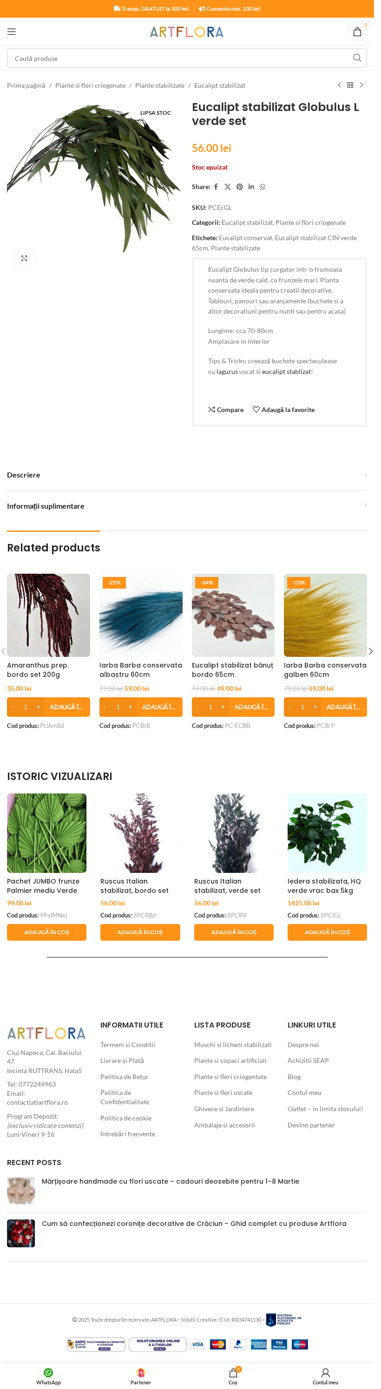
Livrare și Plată (122, 1060)
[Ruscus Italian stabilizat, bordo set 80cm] (140, 833)
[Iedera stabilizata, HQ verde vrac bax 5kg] (327, 833)
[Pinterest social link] (240, 187)
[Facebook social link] (216, 187)
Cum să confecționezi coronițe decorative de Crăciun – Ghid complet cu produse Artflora (194, 1223)
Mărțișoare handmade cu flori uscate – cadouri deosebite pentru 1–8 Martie (170, 1181)
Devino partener (311, 1125)
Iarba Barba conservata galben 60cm (325, 670)
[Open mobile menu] (11, 31)
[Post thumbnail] (21, 1191)
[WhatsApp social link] (262, 187)
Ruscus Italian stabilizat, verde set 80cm (227, 890)
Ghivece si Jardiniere (224, 1109)
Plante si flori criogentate (230, 1077)
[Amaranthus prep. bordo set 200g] (48, 615)
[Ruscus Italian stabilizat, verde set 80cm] (234, 833)
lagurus (227, 371)
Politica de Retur (124, 1077)
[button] (48, 707)
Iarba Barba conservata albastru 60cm (140, 670)
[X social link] (228, 187)
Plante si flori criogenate (90, 85)
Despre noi (303, 1044)
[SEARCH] (357, 58)
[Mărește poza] (24, 258)
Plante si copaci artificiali (230, 1060)
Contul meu (305, 1092)
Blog (294, 1077)
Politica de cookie (125, 1118)
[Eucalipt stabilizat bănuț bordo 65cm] (233, 615)
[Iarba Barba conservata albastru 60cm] (141, 615)
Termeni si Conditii (127, 1044)
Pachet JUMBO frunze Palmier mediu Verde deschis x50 (43, 890)
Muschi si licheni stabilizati (233, 1044)
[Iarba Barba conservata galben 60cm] (325, 615)
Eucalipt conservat (245, 238)
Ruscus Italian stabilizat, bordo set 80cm (134, 890)
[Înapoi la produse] (350, 85)
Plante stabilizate (159, 85)
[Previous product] (339, 85)
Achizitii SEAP (308, 1060)
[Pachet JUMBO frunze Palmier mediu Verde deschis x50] (46, 833)
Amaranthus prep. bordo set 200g (38, 670)
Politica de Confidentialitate (124, 1097)
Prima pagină (26, 85)
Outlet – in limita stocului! (325, 1109)
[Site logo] (187, 31)
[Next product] (361, 85)
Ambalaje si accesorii (224, 1125)
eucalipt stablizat (286, 371)
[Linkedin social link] (251, 187)
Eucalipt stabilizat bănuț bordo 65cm (232, 670)
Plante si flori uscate (223, 1092)
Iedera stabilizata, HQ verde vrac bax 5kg (324, 886)
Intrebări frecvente (127, 1134)
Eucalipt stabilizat (219, 85)
